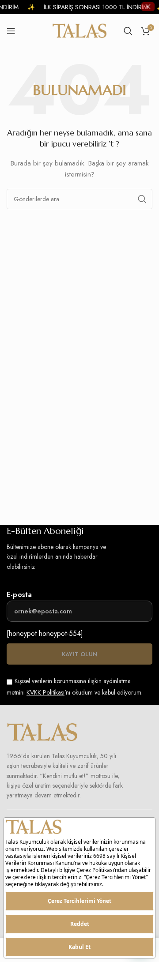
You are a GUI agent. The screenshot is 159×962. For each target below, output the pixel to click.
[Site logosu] (79, 30)
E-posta (19, 595)
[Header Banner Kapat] (148, 6)
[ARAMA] (142, 199)
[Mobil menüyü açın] (11, 31)
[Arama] (128, 31)
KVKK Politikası (45, 692)
